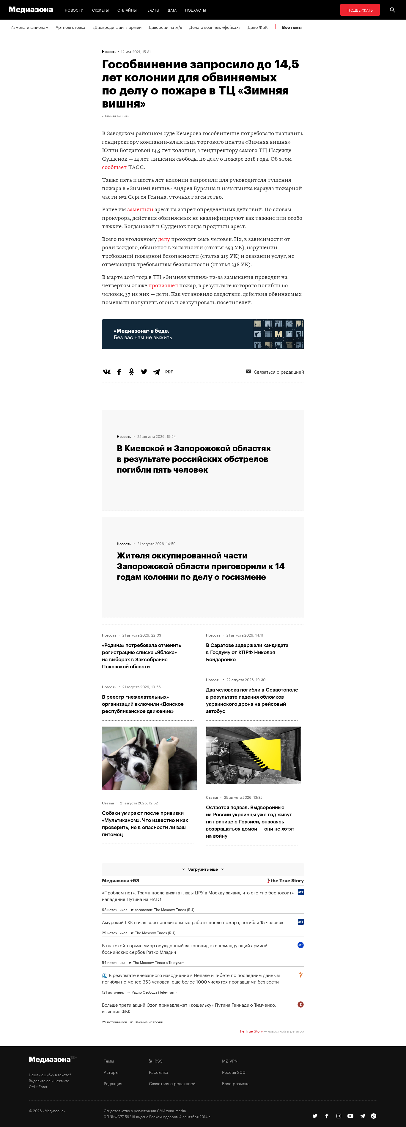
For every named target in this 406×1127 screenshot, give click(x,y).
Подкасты (195, 9)
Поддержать (360, 9)
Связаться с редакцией (279, 371)
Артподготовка (70, 26)
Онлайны (127, 9)
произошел (163, 285)
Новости (74, 9)
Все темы (292, 27)
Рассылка (158, 1071)
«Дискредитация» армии (116, 26)
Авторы (111, 1071)
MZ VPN (229, 1060)
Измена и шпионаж (29, 26)
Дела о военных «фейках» (214, 26)
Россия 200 (234, 1071)
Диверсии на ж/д (165, 26)
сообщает (114, 167)
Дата (172, 9)
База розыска (236, 1083)
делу (164, 239)
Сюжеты (100, 9)
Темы (109, 1060)
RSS (157, 1060)
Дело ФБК (258, 26)
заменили (140, 209)
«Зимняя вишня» (115, 115)
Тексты (152, 9)
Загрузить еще (203, 869)
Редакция (113, 1083)
